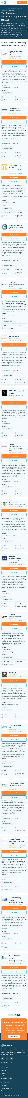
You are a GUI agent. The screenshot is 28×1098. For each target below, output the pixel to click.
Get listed (22, 2)
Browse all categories (7, 1088)
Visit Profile (14, 66)
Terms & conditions (6, 1078)
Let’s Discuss (14, 1036)
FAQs (2, 1075)
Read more (6, 82)
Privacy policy (5, 1073)
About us (3, 1070)
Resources (4, 1091)
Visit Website (14, 62)
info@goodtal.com (6, 1062)
